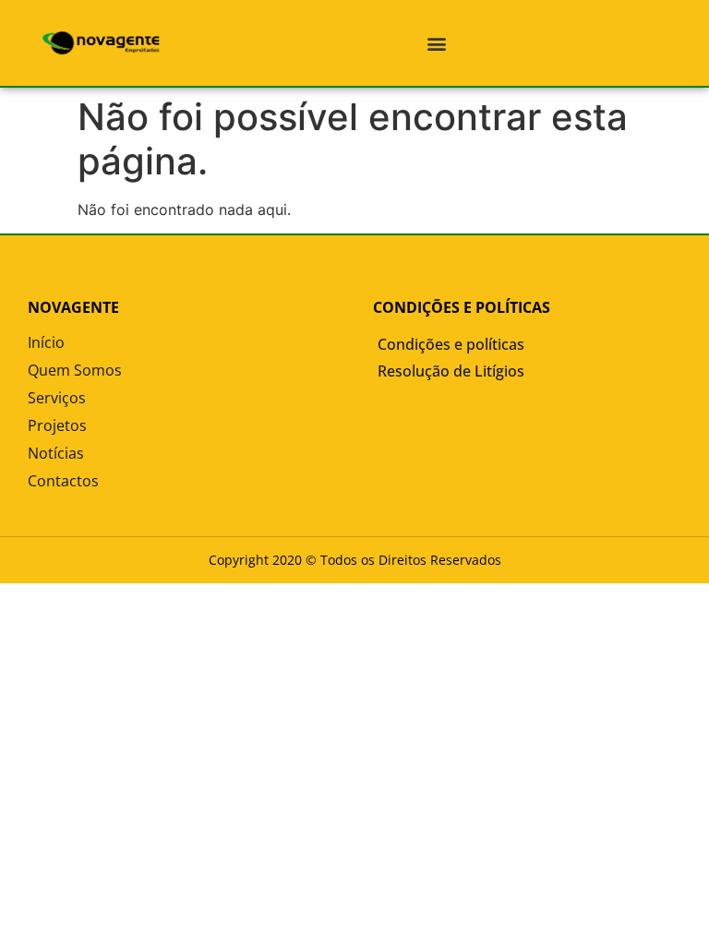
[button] (436, 43)
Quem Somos (75, 370)
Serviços (57, 398)
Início (46, 342)
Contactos (63, 481)
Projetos (57, 425)
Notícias (56, 453)
